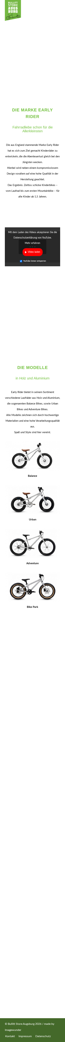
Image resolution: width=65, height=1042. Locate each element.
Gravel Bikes (32, 914)
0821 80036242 (34, 779)
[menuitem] (55, 16)
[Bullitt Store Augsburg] (27, 10)
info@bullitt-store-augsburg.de (34, 786)
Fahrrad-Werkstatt (32, 842)
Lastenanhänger (32, 926)
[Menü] (55, 16)
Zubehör (32, 932)
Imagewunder (13, 1030)
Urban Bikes (32, 908)
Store (32, 835)
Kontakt (32, 860)
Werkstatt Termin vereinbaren (35, 792)
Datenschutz (32, 872)
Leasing (32, 848)
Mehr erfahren (32, 243)
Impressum (32, 866)
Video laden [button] (34, 252)
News (32, 854)
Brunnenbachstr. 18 (35, 962)
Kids (32, 920)
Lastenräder (32, 902)
